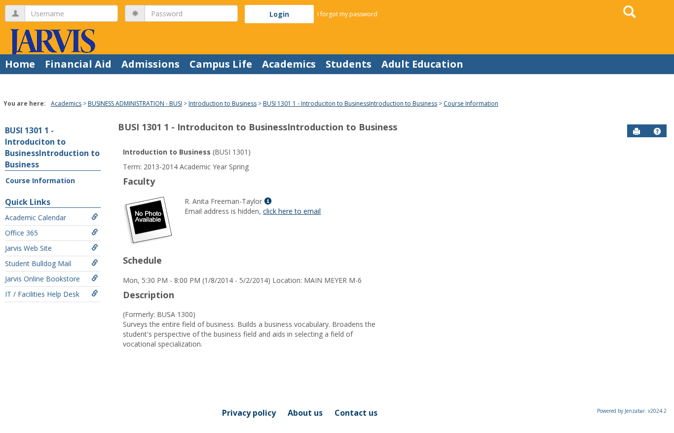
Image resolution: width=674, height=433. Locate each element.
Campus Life (220, 64)
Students (349, 64)
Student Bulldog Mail (38, 263)
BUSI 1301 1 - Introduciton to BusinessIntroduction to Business (350, 103)
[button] (657, 131)
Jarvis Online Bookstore (42, 278)
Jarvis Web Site (28, 248)
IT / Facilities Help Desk (42, 294)
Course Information (471, 103)
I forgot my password (347, 14)
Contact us (356, 412)
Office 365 (21, 232)
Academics (289, 64)
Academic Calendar (35, 217)
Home (20, 64)
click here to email (292, 211)
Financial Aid (78, 64)
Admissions (150, 64)
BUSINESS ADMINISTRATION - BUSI (135, 103)
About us (305, 412)
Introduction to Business (222, 103)
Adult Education (422, 64)
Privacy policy (249, 412)
